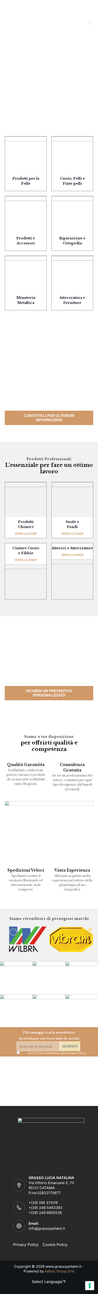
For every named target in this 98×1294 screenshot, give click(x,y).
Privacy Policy (76, 1053)
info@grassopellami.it (47, 1228)
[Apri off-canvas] (90, 23)
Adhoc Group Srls (59, 1271)
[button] (49, 418)
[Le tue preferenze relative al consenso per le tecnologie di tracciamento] (89, 1285)
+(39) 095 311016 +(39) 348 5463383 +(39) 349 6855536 (46, 1207)
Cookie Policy (55, 1244)
